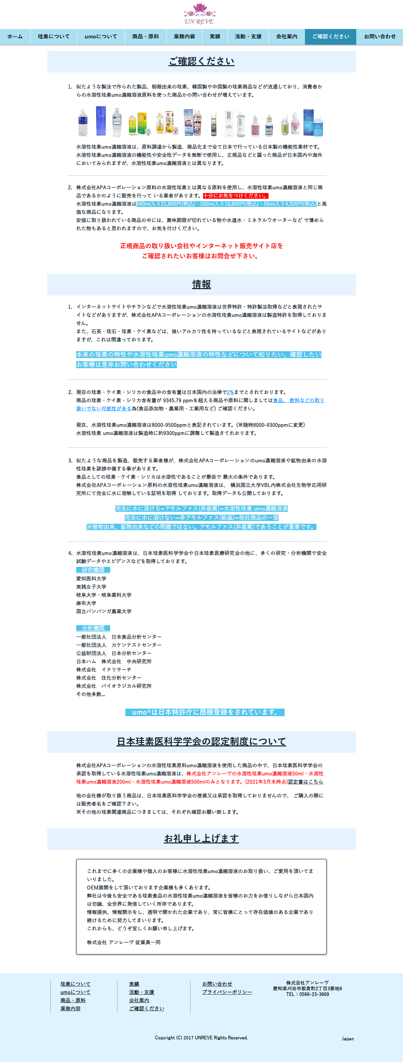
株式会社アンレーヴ (307, 982)
